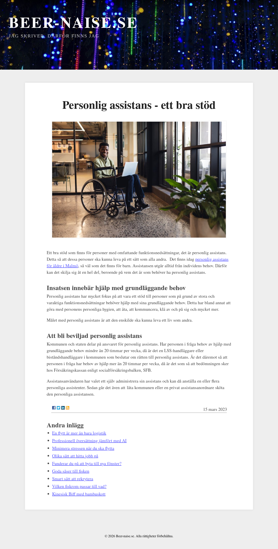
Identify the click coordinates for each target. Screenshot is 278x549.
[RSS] (67, 408)
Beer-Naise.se (73, 22)
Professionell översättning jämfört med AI (89, 440)
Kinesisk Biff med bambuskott (79, 494)
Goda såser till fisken (70, 471)
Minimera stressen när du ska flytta (83, 448)
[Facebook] (54, 408)
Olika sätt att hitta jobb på (75, 456)
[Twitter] (58, 408)
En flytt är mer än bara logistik (79, 433)
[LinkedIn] (63, 408)
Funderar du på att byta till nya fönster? (86, 463)
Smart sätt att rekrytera (72, 479)
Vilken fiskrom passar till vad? (79, 486)
